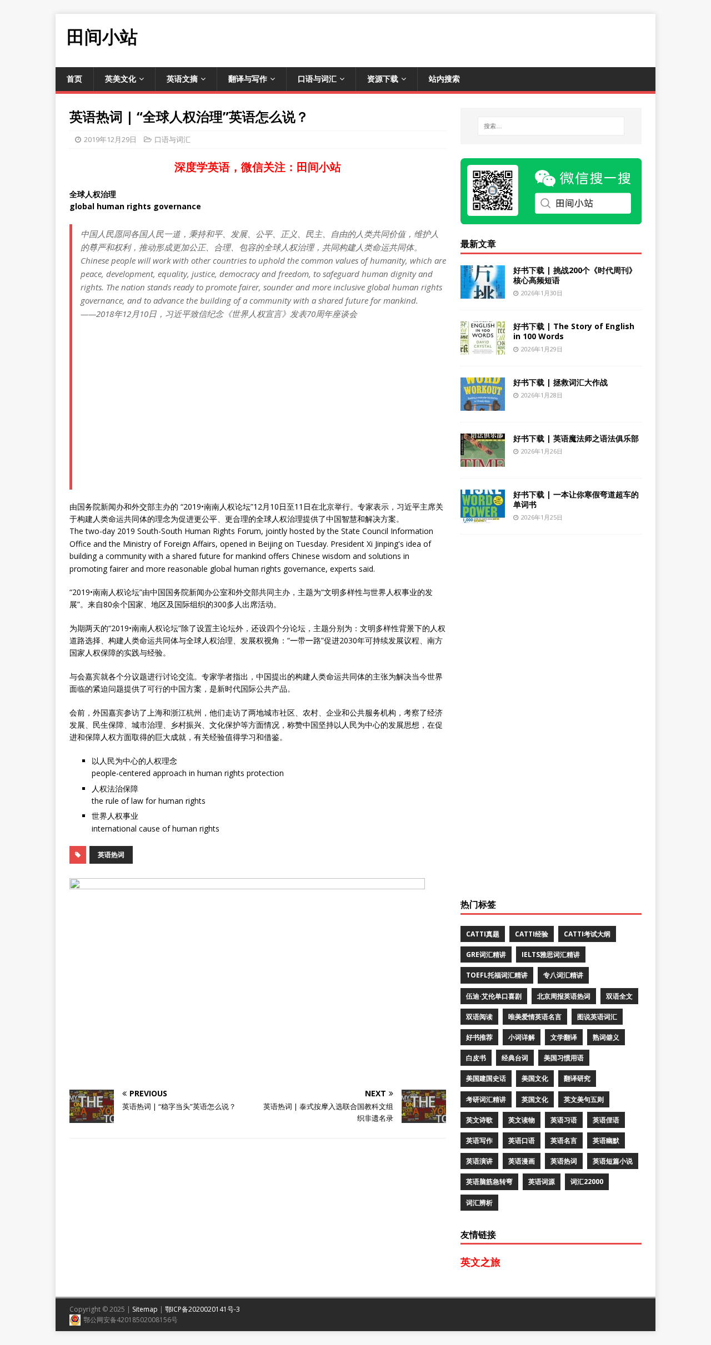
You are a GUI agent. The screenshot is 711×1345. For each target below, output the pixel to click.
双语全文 (619, 996)
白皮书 (476, 1057)
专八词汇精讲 (563, 975)
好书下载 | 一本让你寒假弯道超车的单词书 (576, 499)
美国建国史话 (486, 1078)
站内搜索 (444, 78)
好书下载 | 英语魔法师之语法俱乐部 (576, 438)
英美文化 (120, 78)
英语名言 (563, 1140)
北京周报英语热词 (563, 996)
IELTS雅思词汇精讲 (551, 954)
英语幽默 (606, 1140)
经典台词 (515, 1057)
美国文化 (535, 1078)
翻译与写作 (247, 78)
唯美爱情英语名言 (535, 1016)
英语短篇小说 (613, 1161)
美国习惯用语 (564, 1057)
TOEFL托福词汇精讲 (497, 975)
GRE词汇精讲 (486, 954)
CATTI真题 (482, 934)
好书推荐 (479, 1037)
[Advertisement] (453, 39)
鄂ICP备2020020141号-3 (202, 1309)
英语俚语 (606, 1120)
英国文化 (535, 1099)
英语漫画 (521, 1161)
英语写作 (479, 1140)
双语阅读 (479, 1016)
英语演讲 (479, 1161)
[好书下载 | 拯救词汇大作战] (482, 404)
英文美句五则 (584, 1099)
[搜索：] (551, 126)
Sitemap (145, 1309)
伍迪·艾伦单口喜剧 (494, 996)
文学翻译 (563, 1037)
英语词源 (541, 1181)
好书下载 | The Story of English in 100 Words (573, 331)
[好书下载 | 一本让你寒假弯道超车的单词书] (482, 516)
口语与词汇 (317, 78)
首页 (74, 78)
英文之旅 (480, 1261)
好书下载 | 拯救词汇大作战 (560, 382)
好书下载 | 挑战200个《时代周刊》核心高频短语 (575, 275)
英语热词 (111, 854)
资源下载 (382, 78)
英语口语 (521, 1140)
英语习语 (563, 1120)
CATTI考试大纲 (587, 934)
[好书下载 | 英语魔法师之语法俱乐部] (482, 460)
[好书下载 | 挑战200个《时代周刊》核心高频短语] (482, 291)
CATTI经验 (531, 934)
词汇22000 (586, 1181)
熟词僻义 (606, 1037)
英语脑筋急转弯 (489, 1181)
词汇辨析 (479, 1202)
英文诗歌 (479, 1120)
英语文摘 (182, 78)
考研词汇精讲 (486, 1099)
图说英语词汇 (597, 1016)
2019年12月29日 (110, 139)
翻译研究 (577, 1078)
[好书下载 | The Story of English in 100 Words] (482, 347)
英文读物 (521, 1120)
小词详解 (521, 1037)
